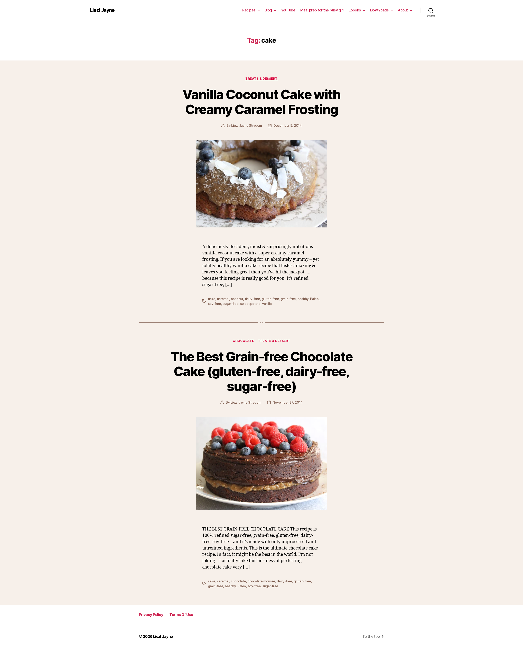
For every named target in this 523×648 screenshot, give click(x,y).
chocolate (238, 581)
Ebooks (355, 10)
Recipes (249, 10)
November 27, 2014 (287, 402)
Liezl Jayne (102, 10)
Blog (268, 10)
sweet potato (250, 304)
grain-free (288, 299)
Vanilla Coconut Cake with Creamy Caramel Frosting (261, 101)
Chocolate (243, 341)
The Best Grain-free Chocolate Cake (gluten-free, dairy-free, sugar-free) (261, 371)
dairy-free (252, 299)
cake (211, 299)
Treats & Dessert (261, 79)
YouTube (288, 10)
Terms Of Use (181, 614)
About (403, 10)
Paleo (314, 299)
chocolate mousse (261, 581)
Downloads (379, 10)
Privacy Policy (151, 614)
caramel (223, 299)
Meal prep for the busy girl (322, 10)
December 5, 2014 (288, 125)
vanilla (267, 304)
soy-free (214, 304)
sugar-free (230, 304)
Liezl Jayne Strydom (246, 125)
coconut (237, 299)
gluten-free (270, 299)
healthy (303, 299)
